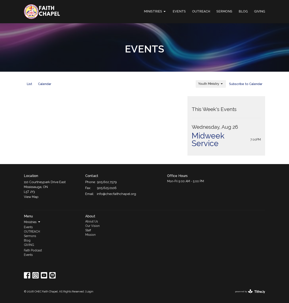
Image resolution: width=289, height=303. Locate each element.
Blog (243, 11)
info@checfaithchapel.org (116, 194)
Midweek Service (208, 139)
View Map (31, 197)
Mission (90, 234)
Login (89, 291)
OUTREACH (201, 11)
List (29, 84)
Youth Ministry (208, 84)
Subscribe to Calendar (245, 84)
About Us (91, 221)
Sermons (224, 11)
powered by (248, 295)
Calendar (44, 84)
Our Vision (92, 226)
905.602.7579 (107, 182)
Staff (88, 230)
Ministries (153, 11)
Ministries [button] (30, 222)
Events (179, 11)
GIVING (259, 11)
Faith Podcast (33, 250)
